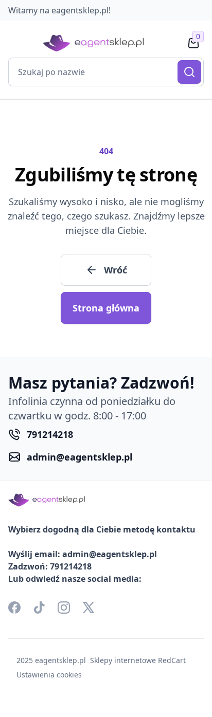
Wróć (115, 270)
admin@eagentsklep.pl (79, 457)
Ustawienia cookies (49, 674)
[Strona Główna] (94, 43)
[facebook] (14, 607)
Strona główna (106, 308)
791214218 (50, 434)
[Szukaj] (189, 72)
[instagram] (64, 607)
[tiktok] (39, 607)
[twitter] (88, 607)
